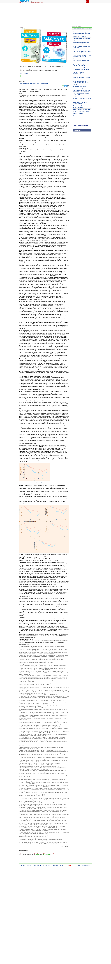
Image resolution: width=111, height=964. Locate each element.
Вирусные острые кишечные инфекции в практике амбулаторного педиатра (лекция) (82, 51)
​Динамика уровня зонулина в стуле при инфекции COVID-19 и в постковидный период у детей (81, 65)
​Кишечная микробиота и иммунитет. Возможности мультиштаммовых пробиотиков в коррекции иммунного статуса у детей (82, 92)
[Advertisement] (55, 15)
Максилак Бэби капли (24, 83)
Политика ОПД (37, 865)
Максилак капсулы (44, 83)
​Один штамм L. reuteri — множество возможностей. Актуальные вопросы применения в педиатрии (81, 60)
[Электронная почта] (63, 87)
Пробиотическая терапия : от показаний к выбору (80, 102)
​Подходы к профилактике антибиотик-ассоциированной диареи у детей (82, 110)
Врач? (87, 1)
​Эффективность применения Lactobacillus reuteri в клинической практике (81, 82)
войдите (38, 854)
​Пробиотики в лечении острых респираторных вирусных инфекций (81, 87)
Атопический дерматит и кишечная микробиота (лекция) (81, 43)
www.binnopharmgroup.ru (24, 28)
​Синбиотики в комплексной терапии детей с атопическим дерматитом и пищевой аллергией (81, 77)
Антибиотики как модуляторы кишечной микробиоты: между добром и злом (82, 98)
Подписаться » (78, 130)
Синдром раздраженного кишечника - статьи (82, 28)
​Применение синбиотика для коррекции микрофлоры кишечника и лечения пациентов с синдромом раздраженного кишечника (82, 34)
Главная (23, 865)
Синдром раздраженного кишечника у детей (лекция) (82, 46)
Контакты (29, 865)
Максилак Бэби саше (34, 83)
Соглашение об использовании (37, 2)
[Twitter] (65, 87)
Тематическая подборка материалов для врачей (31, 76)
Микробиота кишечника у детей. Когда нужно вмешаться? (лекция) (82, 55)
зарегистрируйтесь (46, 854)
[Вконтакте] (68, 87)
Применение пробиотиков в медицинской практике (79, 106)
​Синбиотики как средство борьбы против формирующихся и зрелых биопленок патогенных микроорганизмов (81, 71)
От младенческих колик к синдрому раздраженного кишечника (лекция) (81, 39)
